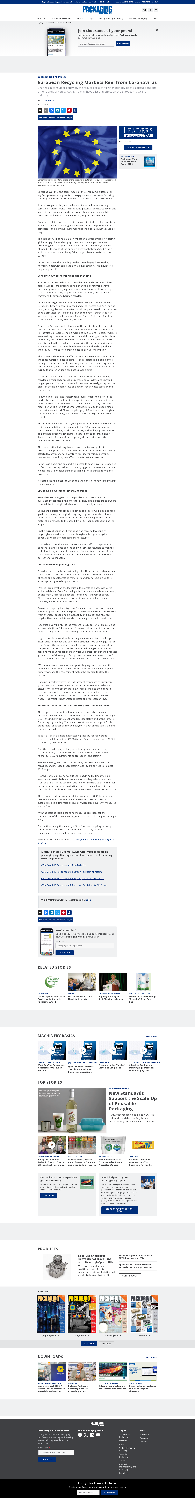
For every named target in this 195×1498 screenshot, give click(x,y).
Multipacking (135, 1383)
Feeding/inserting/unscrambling (144, 1062)
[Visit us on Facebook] (80, 1434)
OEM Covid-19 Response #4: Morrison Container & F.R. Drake (74, 885)
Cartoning (104, 1062)
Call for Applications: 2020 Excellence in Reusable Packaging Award (51, 999)
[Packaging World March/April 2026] (113, 1314)
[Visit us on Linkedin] (92, 1434)
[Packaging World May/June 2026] (82, 1314)
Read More (48, 1195)
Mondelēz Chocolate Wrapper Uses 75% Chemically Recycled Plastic (139, 1162)
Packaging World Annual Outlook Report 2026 (129, 161)
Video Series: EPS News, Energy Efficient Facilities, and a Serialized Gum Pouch (51, 1162)
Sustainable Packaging (52, 77)
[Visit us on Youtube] (98, 1434)
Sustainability (44, 994)
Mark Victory (48, 100)
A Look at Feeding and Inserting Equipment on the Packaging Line (141, 1068)
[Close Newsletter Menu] (157, 29)
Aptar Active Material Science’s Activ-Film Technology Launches (135, 1266)
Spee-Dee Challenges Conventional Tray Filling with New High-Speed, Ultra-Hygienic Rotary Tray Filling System (97, 1259)
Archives (106, 1343)
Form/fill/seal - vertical (49, 1062)
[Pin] (69, 110)
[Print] (40, 110)
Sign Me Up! (123, 43)
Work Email (61, 941)
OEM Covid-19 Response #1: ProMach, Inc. (64, 865)
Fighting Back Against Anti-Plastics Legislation (111, 997)
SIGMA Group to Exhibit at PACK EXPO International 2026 (135, 1256)
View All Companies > (138, 148)
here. (88, 899)
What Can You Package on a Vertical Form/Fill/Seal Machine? (51, 1068)
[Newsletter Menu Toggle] (144, 10)
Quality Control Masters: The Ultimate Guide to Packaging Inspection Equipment (81, 1069)
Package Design (75, 1157)
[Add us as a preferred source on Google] (75, 110)
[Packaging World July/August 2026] (51, 1314)
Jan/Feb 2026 (144, 1335)
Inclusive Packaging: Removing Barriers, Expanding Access (78, 1389)
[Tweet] (63, 110)
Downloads (73, 1383)
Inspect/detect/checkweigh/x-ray (82, 1063)
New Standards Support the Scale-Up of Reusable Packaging (133, 1101)
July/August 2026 (51, 1335)
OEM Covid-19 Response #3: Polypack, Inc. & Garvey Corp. (72, 878)
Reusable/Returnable (119, 1088)
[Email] (46, 110)
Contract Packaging (108, 1383)
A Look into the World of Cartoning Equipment (112, 1066)
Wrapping (133, 1157)
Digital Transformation (49, 1383)
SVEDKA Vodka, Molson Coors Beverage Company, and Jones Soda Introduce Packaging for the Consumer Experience (82, 1162)
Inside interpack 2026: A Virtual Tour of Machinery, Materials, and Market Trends (51, 1389)
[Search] (150, 10)
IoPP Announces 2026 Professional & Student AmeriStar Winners (111, 1162)
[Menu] (156, 10)
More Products (130, 1276)
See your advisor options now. (120, 1210)
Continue (109, 1492)
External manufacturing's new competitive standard (112, 1387)
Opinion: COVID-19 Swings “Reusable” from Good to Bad (142, 999)
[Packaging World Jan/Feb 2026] (144, 1314)
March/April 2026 (113, 1335)
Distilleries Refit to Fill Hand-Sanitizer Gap (80, 997)
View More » (151, 1036)
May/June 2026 (82, 1335)
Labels (71, 994)
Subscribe (89, 1343)
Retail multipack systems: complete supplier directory (142, 1389)
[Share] (51, 110)
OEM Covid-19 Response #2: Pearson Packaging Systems (71, 871)
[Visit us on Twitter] (86, 1434)
